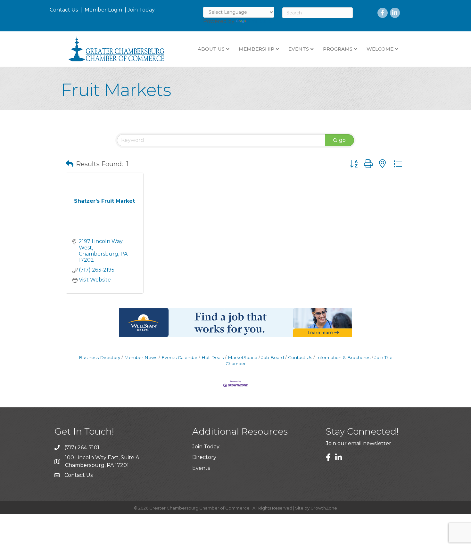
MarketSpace (242, 357)
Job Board (272, 357)
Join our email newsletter (358, 443)
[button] (69, 164)
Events (201, 468)
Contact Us (64, 10)
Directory (204, 457)
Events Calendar (179, 357)
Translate (260, 21)
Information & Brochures (343, 357)
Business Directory (99, 357)
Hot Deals (213, 357)
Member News (140, 357)
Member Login (103, 10)
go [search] (342, 140)
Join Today (141, 10)
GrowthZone (323, 507)
